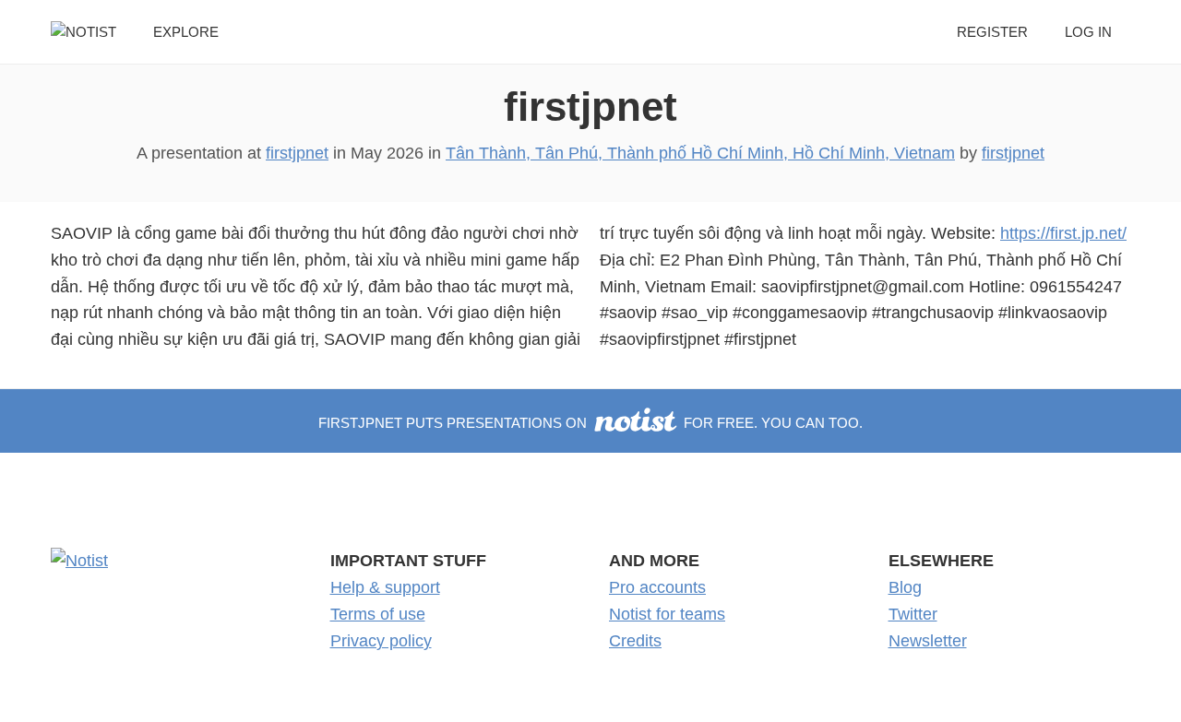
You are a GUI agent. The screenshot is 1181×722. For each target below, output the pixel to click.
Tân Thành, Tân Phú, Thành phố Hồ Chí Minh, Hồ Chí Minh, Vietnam (700, 153)
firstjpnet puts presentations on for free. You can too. (590, 423)
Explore (186, 32)
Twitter (913, 614)
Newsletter (928, 641)
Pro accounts (657, 587)
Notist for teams (667, 614)
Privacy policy (381, 641)
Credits (635, 641)
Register (992, 32)
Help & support (385, 587)
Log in (1088, 32)
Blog (905, 587)
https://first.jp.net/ (1063, 233)
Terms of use (377, 614)
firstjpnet (590, 106)
